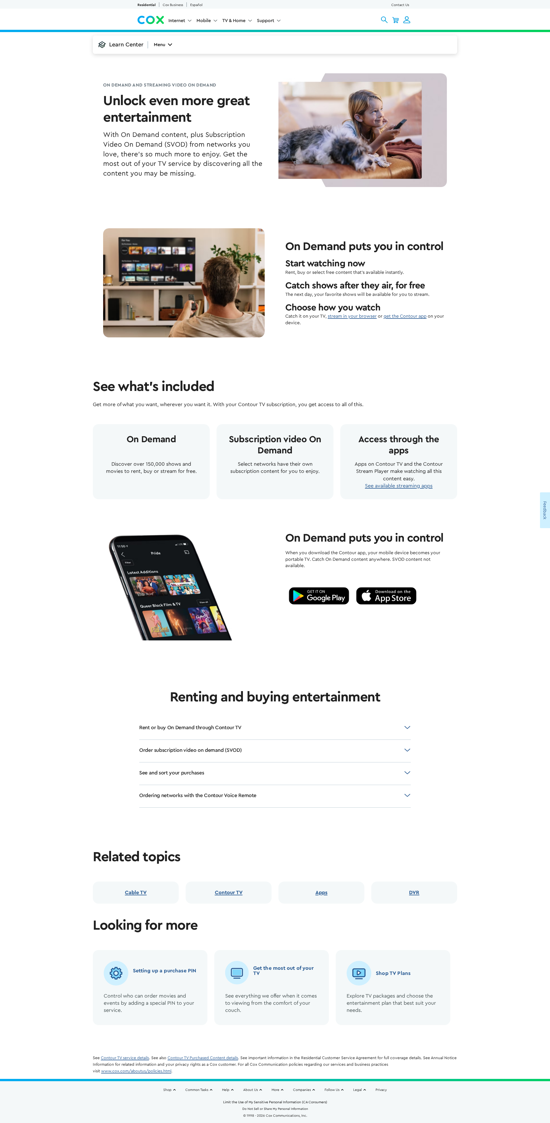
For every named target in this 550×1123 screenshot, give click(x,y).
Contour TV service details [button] (125, 1058)
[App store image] (386, 596)
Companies (302, 1089)
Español (196, 5)
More (275, 1089)
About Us (250, 1089)
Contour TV (229, 892)
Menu (159, 44)
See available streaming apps (399, 485)
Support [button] (265, 20)
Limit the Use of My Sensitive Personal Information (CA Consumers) (275, 1102)
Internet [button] (176, 20)
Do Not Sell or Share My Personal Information (275, 1108)
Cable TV (136, 892)
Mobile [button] (204, 20)
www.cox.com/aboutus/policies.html (136, 1071)
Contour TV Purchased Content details (203, 1058)
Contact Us (400, 5)
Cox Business (173, 5)
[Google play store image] (319, 596)
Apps (321, 892)
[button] (384, 19)
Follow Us (332, 1089)
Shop (167, 1089)
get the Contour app (405, 316)
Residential (147, 5)
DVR (414, 892)
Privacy (381, 1089)
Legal (357, 1089)
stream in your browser (352, 316)
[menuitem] (180, 22)
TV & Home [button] (233, 20)
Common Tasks (196, 1089)
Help (225, 1089)
